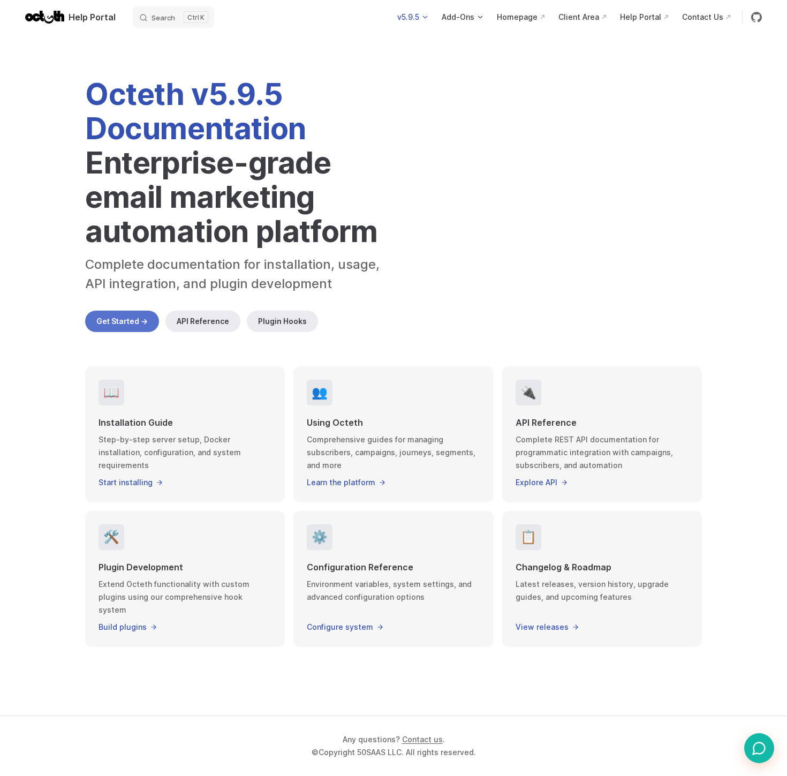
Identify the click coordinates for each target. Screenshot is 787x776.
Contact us (422, 739)
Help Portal (92, 17)
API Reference (203, 321)
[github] (756, 17)
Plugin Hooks (282, 321)
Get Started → (122, 321)
